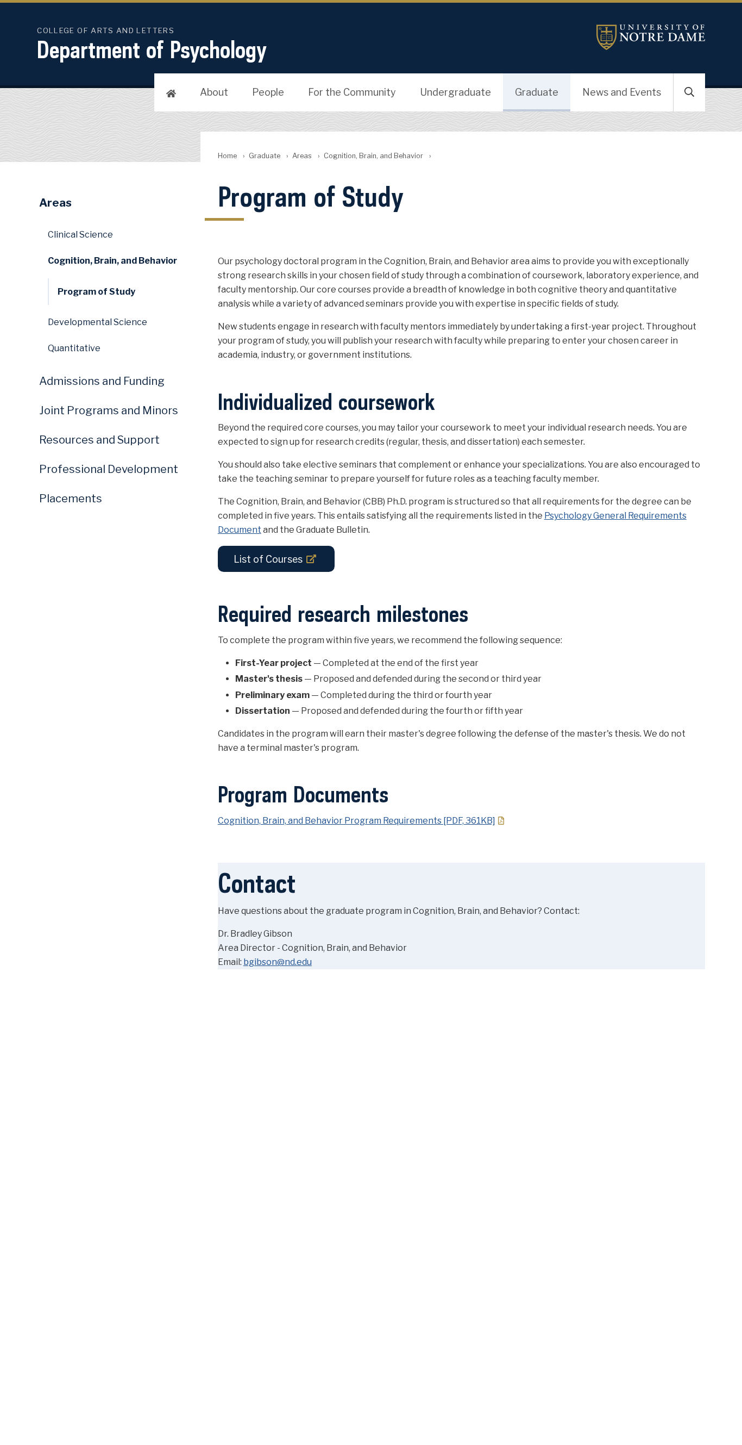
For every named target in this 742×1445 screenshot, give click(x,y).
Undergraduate (455, 92)
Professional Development (108, 469)
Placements (70, 498)
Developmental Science (97, 322)
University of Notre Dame (650, 37)
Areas (302, 156)
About (214, 92)
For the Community (352, 92)
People (268, 92)
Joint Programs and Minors (108, 410)
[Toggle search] (689, 92)
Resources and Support (99, 439)
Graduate (536, 92)
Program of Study (96, 291)
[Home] (171, 92)
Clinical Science (80, 234)
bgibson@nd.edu (277, 962)
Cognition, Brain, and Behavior (373, 156)
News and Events (621, 92)
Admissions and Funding (102, 381)
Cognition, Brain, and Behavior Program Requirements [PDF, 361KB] (356, 820)
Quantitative (74, 348)
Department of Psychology (152, 49)
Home (227, 156)
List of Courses (268, 559)
